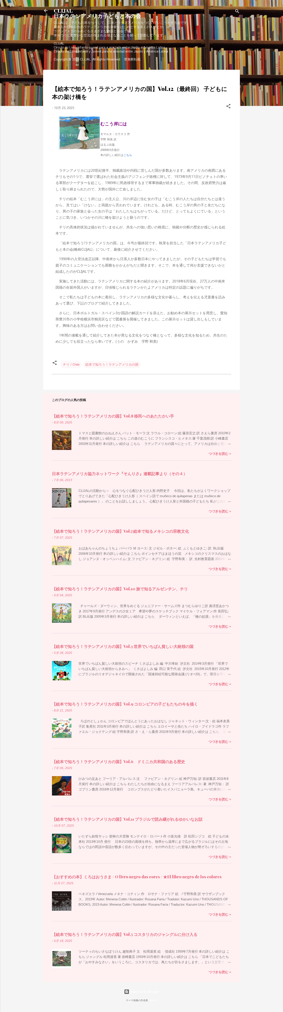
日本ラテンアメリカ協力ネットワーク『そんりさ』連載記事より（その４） (119, 473)
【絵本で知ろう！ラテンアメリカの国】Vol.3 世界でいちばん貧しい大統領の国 (122, 646)
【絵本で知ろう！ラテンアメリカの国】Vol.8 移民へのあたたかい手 (113, 416)
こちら (127, 155)
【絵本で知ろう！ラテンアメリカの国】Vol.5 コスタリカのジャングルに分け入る (124, 934)
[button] (228, 106)
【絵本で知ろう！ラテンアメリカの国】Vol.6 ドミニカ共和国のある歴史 (118, 761)
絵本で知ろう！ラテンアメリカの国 (111, 365)
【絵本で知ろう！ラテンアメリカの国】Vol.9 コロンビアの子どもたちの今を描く (125, 704)
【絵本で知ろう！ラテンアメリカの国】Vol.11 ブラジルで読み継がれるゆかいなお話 (127, 819)
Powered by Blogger (144, 992)
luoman (153, 1000)
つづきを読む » (219, 453)
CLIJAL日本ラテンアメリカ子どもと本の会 (97, 13)
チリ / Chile (71, 365)
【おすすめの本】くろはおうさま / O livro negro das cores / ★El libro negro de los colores (137, 876)
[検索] (237, 12)
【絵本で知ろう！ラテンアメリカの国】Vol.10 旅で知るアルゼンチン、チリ (120, 588)
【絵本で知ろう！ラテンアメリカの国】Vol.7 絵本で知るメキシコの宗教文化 (120, 531)
